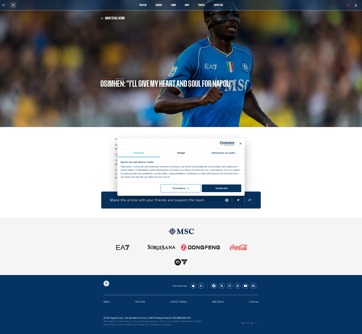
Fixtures (253, 301)
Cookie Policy (110, 324)
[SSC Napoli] (13, 5)
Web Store (218, 301)
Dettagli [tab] (181, 153)
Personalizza (179, 188)
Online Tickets (179, 301)
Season (159, 5)
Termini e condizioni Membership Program (181, 321)
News (107, 301)
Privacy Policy (123, 321)
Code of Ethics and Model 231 (133, 324)
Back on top (247, 323)
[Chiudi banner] (241, 144)
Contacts (166, 324)
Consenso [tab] (138, 153)
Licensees (155, 324)
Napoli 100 (218, 5)
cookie (136, 166)
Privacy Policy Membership (145, 321)
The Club (140, 301)
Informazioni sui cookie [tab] (223, 153)
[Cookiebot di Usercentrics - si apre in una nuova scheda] (222, 143)
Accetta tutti (222, 188)
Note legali (109, 321)
